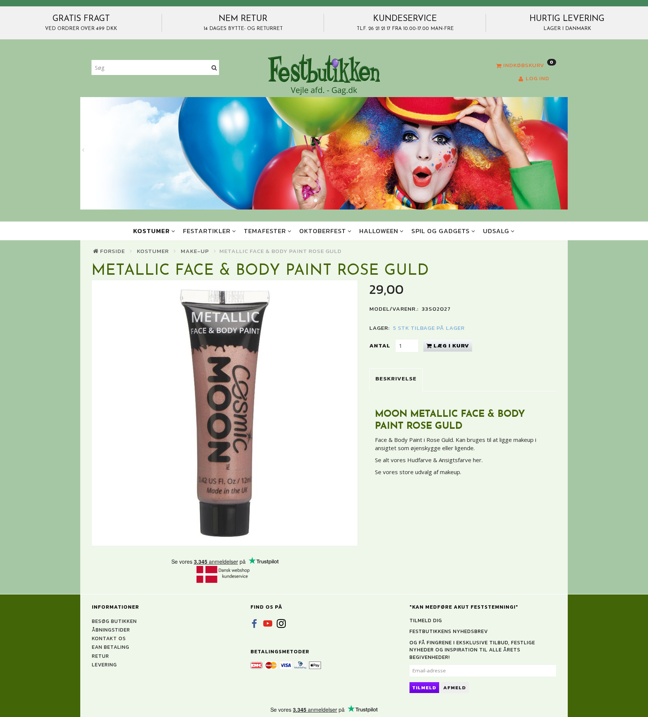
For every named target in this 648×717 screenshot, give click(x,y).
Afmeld (454, 687)
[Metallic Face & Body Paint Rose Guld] (225, 413)
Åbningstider (111, 629)
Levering (104, 664)
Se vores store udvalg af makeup (417, 472)
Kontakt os (109, 638)
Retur (100, 656)
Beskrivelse (396, 378)
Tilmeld (424, 687)
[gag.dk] (324, 74)
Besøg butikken (114, 621)
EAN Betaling (110, 647)
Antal (380, 345)
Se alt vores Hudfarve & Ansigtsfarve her (428, 460)
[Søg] (214, 68)
